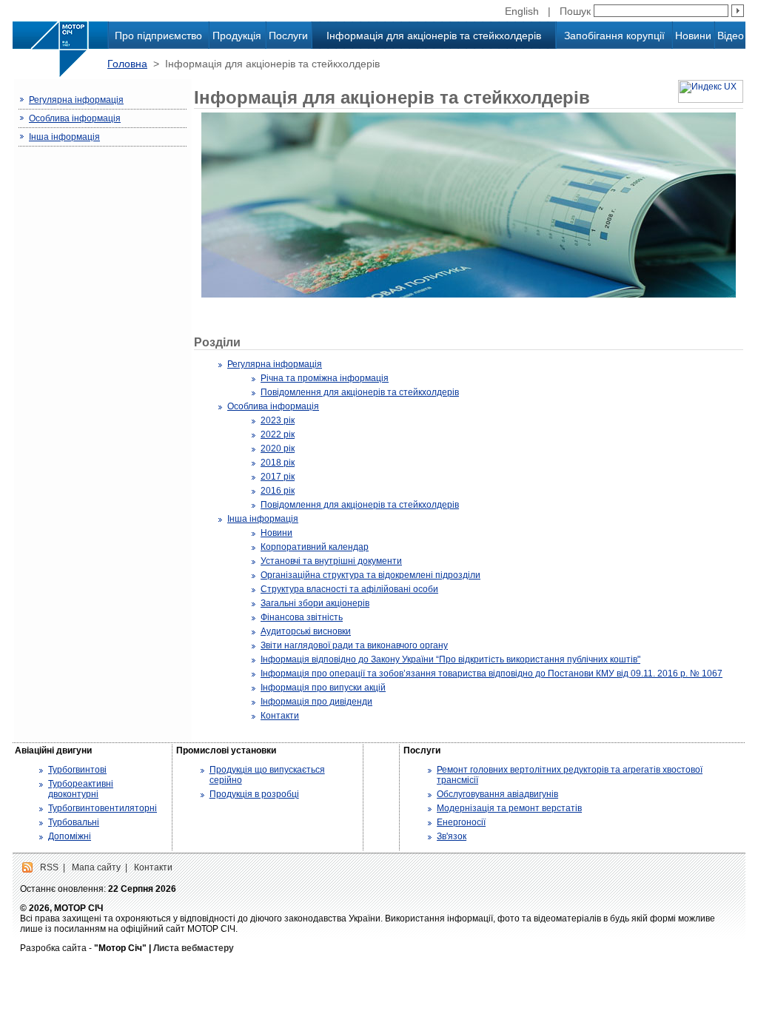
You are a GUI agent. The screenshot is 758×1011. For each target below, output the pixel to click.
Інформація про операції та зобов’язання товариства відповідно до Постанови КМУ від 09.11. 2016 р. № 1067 (491, 673)
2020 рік (278, 448)
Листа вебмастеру (193, 948)
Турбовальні (73, 822)
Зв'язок (451, 836)
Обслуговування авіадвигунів (497, 794)
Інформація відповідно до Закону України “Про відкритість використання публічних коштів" (450, 659)
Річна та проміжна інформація (325, 378)
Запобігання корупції (614, 35)
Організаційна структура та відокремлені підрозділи (370, 575)
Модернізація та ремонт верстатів (509, 808)
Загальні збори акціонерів (315, 603)
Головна (127, 64)
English (522, 11)
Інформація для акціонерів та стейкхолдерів (433, 35)
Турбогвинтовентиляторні (102, 808)
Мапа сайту (96, 867)
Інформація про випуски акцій (323, 687)
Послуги (288, 35)
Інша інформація (64, 137)
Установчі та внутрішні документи (331, 561)
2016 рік (278, 491)
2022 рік (278, 434)
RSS (49, 867)
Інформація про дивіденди (316, 701)
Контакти (280, 716)
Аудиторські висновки (306, 631)
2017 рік (278, 476)
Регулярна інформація (76, 100)
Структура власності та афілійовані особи (349, 589)
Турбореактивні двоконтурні (80, 789)
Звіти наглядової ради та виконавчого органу (354, 645)
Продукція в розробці (254, 794)
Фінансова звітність (302, 617)
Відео (730, 35)
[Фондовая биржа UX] (710, 100)
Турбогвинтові (77, 770)
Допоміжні (69, 836)
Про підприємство (158, 35)
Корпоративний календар (315, 547)
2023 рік (278, 420)
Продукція (236, 35)
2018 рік (278, 462)
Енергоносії (461, 822)
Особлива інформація (75, 118)
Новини (693, 35)
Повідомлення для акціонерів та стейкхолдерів (360, 392)
